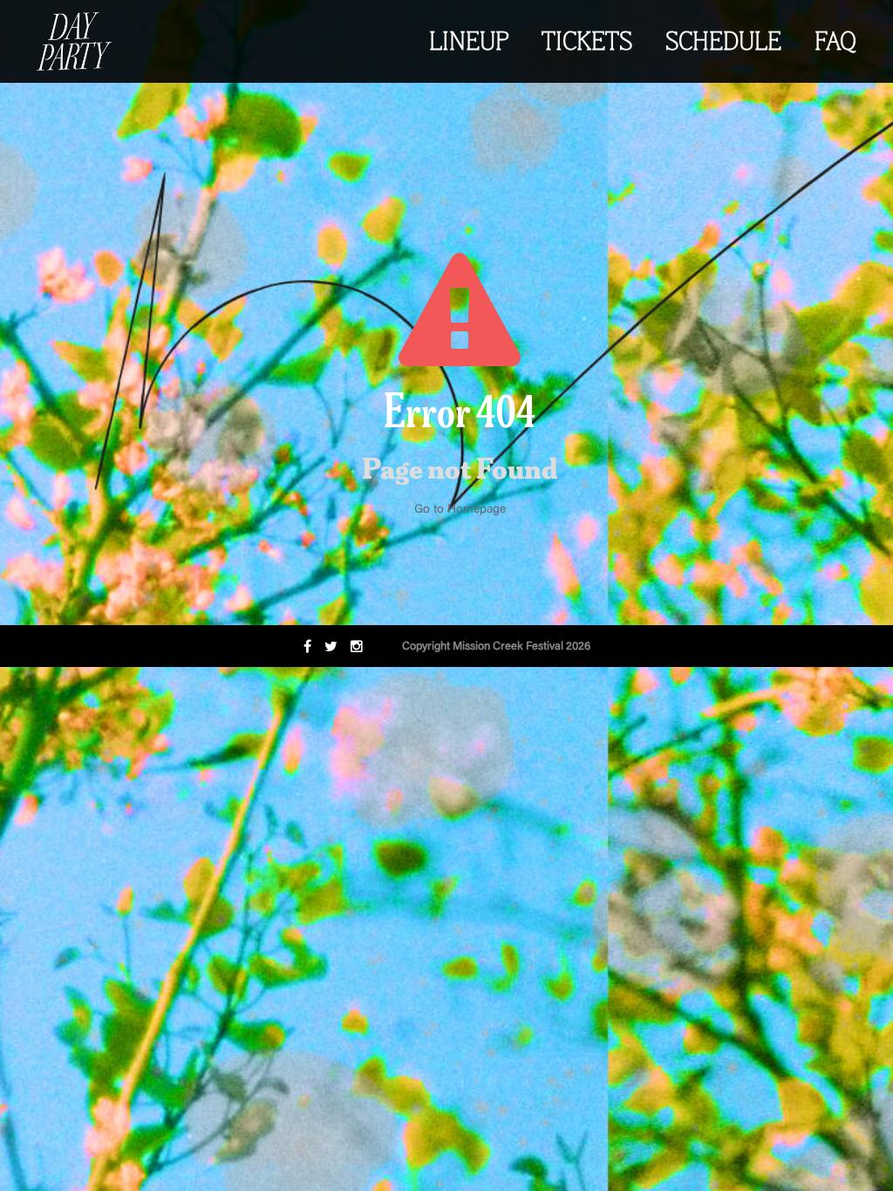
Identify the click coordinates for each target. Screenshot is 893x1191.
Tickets (587, 44)
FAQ (835, 44)
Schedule (723, 44)
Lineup (468, 44)
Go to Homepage (460, 510)
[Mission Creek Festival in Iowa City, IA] (74, 42)
